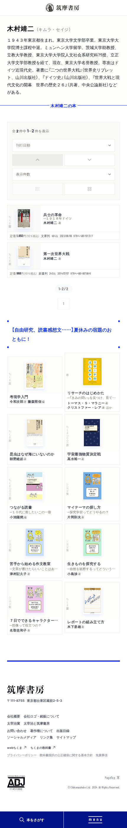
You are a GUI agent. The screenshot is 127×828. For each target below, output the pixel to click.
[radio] (37, 160)
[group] (63, 160)
